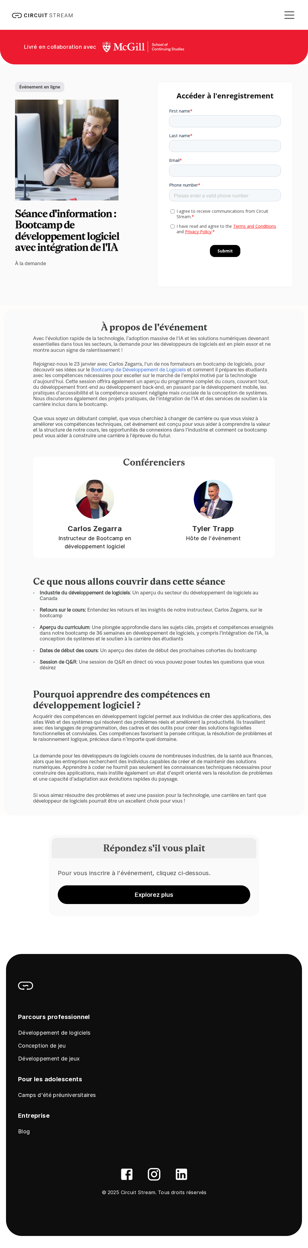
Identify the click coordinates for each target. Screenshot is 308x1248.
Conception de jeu (42, 1045)
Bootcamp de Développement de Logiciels (138, 370)
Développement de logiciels (54, 1033)
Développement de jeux (49, 1058)
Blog (24, 1131)
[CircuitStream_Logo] (25, 985)
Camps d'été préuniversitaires (57, 1095)
